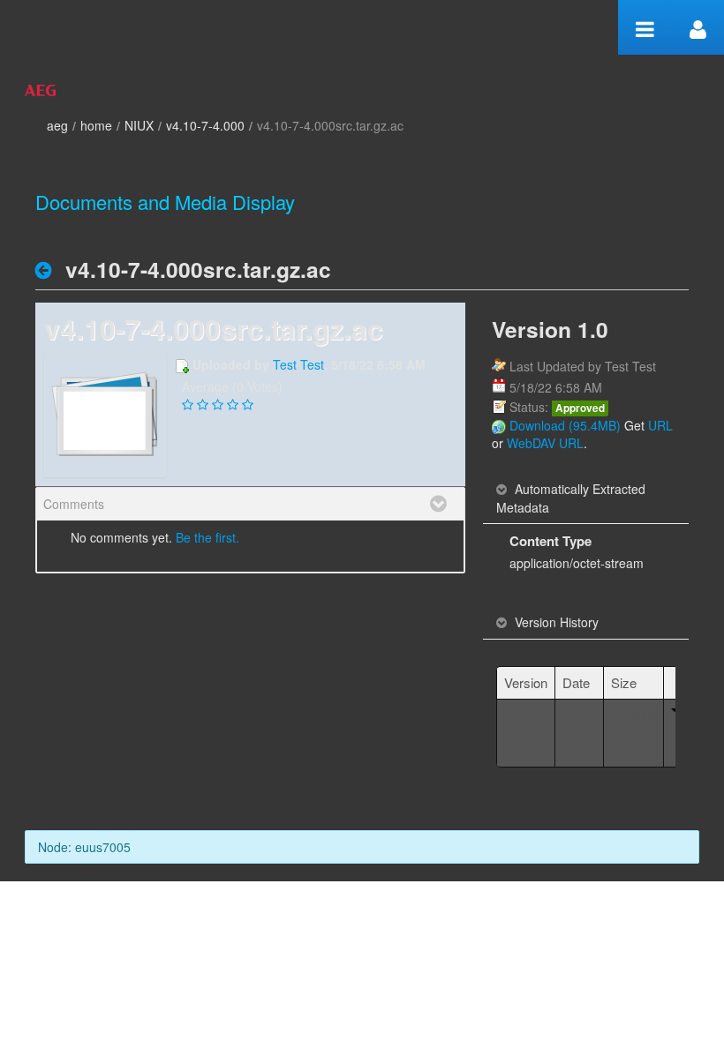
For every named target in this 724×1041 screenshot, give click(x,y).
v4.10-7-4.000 (205, 125)
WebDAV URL (545, 443)
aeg (57, 125)
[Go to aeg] (40, 88)
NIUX (139, 125)
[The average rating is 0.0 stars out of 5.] (189, 405)
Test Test (298, 364)
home (96, 125)
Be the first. (207, 537)
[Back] (48, 269)
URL (660, 425)
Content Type (550, 541)
